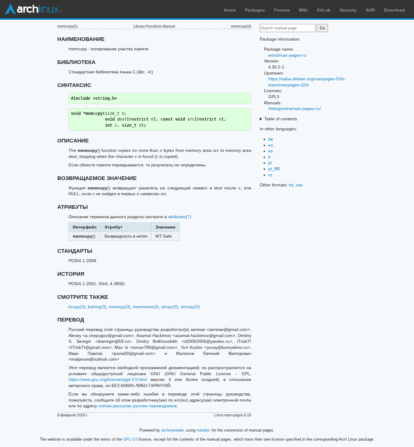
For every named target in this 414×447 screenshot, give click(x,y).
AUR (370, 10)
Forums (282, 10)
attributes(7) (179, 216)
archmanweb (172, 430)
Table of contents (280, 118)
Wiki (303, 10)
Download (394, 10)
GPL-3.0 (130, 439)
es (270, 150)
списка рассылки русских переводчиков (137, 405)
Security (348, 10)
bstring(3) (97, 306)
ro (270, 174)
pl (270, 162)
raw (299, 184)
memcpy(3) (120, 306)
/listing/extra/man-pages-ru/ (294, 108)
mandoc (203, 430)
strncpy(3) (190, 306)
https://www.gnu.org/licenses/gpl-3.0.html (107, 379)
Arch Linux (33, 9)
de (270, 139)
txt (291, 184)
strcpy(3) (169, 306)
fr (269, 157)
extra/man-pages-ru (287, 55)
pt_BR (274, 168)
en (270, 145)
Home (230, 10)
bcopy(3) (76, 306)
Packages (255, 10)
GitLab (324, 10)
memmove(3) (146, 306)
